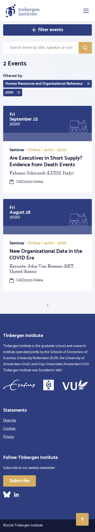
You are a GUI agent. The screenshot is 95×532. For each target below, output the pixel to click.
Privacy (8, 437)
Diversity (9, 420)
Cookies (9, 429)
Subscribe (20, 481)
